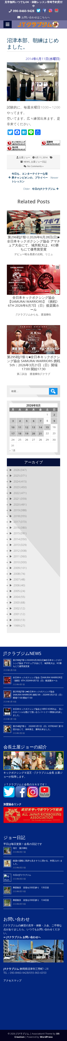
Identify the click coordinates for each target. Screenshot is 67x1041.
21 (40, 433)
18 (19, 433)
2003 (17, 602)
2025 (17, 475)
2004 (17, 596)
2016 (17, 527)
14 (40, 427)
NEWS (27, 161)
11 (19, 427)
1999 (17, 625)
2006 (17, 585)
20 (33, 433)
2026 (17, 470)
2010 (17, 562)
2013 (17, 544)
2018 (17, 516)
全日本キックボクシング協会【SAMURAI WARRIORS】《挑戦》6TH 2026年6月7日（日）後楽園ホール (38, 679)
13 (33, 427)
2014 (17, 539)
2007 (17, 579)
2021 (17, 498)
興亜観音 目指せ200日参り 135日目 (31, 887)
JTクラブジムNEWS (22, 653)
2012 (17, 550)
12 (26, 427)
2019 (17, 510)
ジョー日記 (14, 837)
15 (47, 427)
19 (26, 433)
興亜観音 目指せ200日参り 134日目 (32, 900)
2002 (17, 608)
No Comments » (35, 166)
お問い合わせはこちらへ (35, 17)
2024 (17, 481)
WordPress (46, 1036)
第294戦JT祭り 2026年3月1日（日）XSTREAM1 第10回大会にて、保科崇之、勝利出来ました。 (38, 728)
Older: (39, 188)
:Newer (35, 177)
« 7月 (12, 450)
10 (12, 427)
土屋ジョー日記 (39, 161)
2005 (17, 591)
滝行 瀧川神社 (20, 848)
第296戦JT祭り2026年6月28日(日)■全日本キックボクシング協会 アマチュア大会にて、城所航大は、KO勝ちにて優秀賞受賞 (37, 663)
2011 (17, 556)
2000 (17, 620)
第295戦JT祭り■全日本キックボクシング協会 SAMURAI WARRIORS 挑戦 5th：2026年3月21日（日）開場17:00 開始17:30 (38, 694)
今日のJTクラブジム (22, 874)
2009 (17, 568)
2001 (17, 614)
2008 (17, 573)
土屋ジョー (24, 157)
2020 (17, 504)
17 (12, 433)
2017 (17, 521)
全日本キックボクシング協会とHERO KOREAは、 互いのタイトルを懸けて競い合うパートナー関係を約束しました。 (38, 712)
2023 (17, 487)
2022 (17, 493)
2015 (17, 533)
